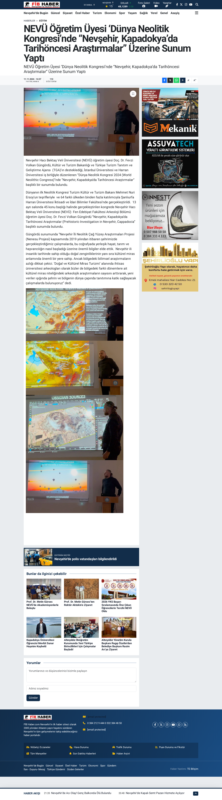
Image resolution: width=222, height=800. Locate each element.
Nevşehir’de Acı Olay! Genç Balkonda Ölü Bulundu (81, 793)
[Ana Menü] (196, 12)
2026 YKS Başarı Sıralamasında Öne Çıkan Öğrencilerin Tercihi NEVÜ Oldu (117, 606)
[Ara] (197, 5)
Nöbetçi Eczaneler (40, 747)
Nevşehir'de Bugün (36, 13)
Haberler (29, 20)
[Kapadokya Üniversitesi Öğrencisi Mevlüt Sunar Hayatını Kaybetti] (43, 627)
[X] (161, 724)
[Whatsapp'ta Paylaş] (176, 80)
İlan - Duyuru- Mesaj (34, 769)
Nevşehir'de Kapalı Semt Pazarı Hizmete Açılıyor (155, 793)
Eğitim (43, 20)
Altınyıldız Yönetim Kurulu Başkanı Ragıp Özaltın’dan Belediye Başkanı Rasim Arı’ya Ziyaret (117, 644)
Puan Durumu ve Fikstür (172, 747)
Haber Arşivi (123, 753)
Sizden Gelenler (75, 769)
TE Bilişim (192, 768)
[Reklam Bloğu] (170, 112)
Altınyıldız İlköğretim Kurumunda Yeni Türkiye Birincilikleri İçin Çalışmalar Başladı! (80, 644)
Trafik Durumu (123, 747)
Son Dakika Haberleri (84, 753)
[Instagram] (167, 724)
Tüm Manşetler (38, 753)
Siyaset (67, 13)
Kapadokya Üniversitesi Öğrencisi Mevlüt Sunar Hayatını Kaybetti (40, 643)
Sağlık (144, 13)
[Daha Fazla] (182, 80)
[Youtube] (173, 724)
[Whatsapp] (179, 724)
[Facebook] (155, 724)
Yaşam (132, 13)
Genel (164, 13)
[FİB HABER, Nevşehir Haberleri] (42, 5)
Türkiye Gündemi (56, 769)
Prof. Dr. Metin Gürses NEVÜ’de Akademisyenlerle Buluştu (42, 604)
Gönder (33, 697)
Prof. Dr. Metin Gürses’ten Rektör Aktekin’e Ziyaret (79, 603)
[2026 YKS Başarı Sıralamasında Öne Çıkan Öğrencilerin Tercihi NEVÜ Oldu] (119, 588)
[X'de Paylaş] (170, 80)
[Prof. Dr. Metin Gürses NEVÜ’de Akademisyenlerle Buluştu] (43, 588)
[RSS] (185, 724)
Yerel (154, 13)
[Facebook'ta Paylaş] (164, 80)
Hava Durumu (81, 747)
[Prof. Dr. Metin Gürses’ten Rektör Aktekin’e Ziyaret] (81, 588)
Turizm (97, 13)
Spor (122, 13)
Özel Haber (82, 13)
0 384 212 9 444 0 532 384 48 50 (104, 723)
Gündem (111, 765)
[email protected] (97, 716)
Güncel (55, 13)
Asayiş (175, 13)
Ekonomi (110, 13)
